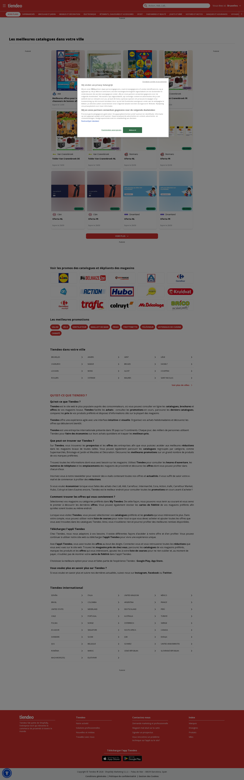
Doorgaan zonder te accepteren (154, 82)
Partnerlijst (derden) (90, 121)
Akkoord (132, 130)
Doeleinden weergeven (111, 130)
